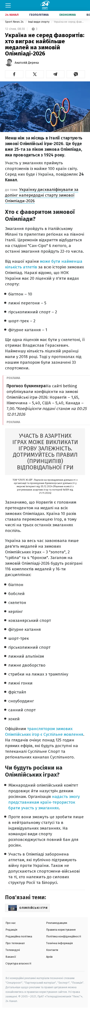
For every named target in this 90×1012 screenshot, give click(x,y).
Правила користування (61, 929)
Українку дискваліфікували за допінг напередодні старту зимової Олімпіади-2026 (41, 195)
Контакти (52, 950)
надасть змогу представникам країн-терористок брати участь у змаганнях (44, 802)
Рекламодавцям (56, 923)
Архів (49, 956)
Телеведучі (12, 950)
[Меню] (8, 5)
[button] (14, 74)
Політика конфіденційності (63, 936)
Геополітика (39, 14)
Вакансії (10, 956)
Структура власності (18, 963)
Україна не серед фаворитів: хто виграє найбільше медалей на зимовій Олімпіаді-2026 (69, 21)
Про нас (10, 923)
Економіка (67, 14)
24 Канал (12, 14)
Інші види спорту (39, 21)
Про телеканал (15, 943)
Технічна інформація (59, 943)
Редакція (11, 929)
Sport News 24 (14, 21)
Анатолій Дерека (27, 63)
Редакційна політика (18, 936)
